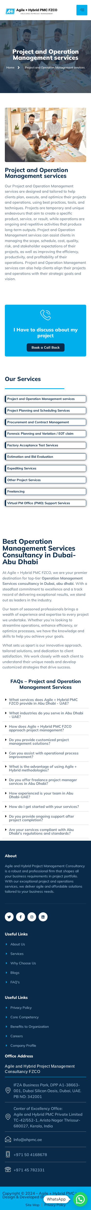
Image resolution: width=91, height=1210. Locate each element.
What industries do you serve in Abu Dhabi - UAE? (46, 715)
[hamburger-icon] (81, 10)
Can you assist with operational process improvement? (44, 755)
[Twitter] (9, 916)
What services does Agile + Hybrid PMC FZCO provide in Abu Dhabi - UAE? (43, 701)
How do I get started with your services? (44, 806)
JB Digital (54, 1196)
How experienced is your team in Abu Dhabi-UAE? (41, 795)
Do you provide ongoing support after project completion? (41, 818)
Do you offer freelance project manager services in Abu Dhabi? (43, 782)
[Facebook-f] (20, 916)
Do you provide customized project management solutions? (39, 741)
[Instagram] (31, 916)
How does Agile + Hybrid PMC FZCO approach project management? (40, 728)
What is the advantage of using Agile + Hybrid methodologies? (43, 768)
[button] (45, 701)
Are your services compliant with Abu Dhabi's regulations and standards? (41, 831)
